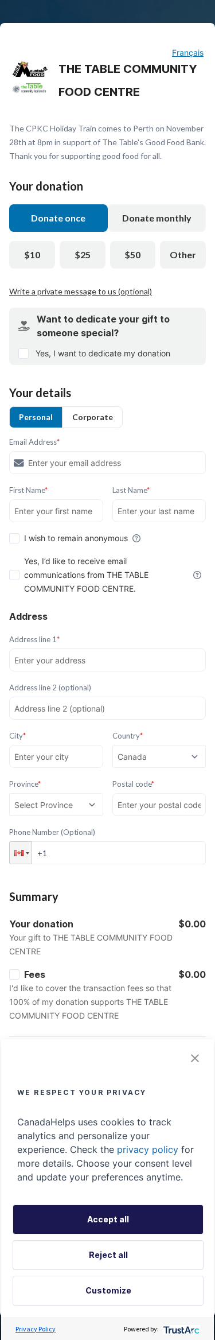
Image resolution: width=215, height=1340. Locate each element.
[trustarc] (180, 1328)
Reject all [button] (108, 1255)
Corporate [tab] (92, 417)
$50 (132, 254)
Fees (34, 974)
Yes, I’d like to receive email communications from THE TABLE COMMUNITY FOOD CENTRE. (86, 574)
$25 (83, 254)
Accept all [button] (108, 1219)
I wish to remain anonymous (76, 538)
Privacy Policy (35, 1329)
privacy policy (147, 1149)
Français (188, 52)
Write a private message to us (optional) (80, 291)
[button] (21, 853)
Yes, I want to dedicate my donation (103, 353)
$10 (32, 254)
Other (183, 254)
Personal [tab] (36, 417)
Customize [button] (108, 1290)
